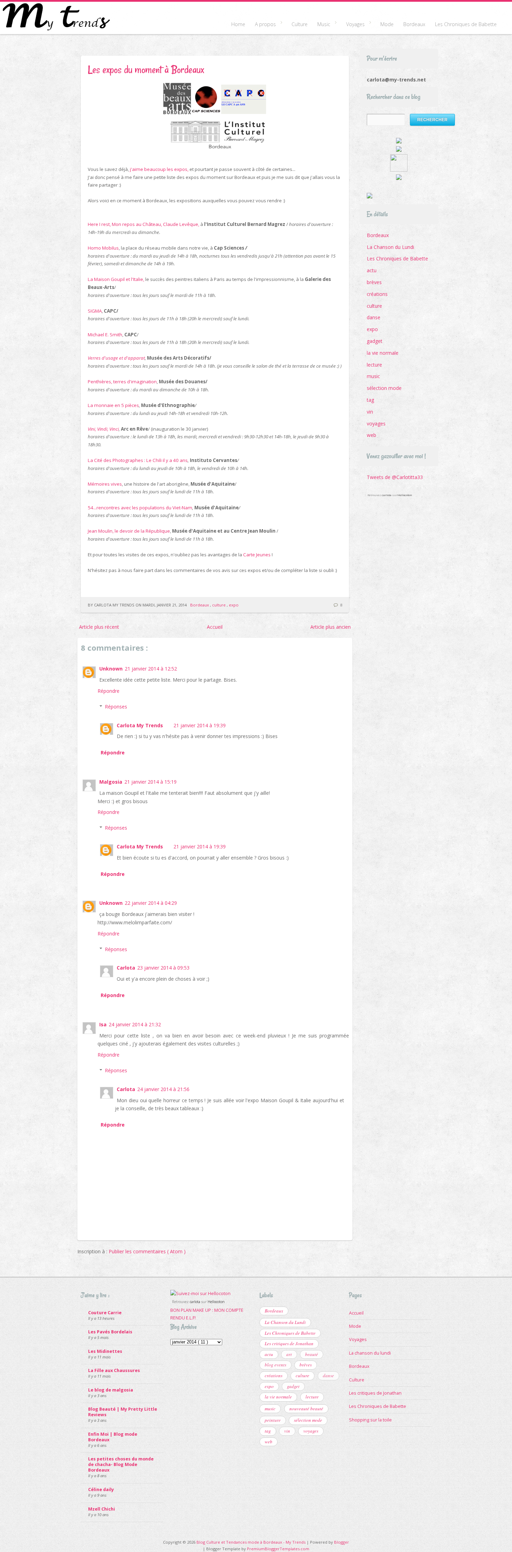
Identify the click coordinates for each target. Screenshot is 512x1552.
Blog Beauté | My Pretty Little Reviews (122, 1412)
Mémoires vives (105, 484)
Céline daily (101, 1489)
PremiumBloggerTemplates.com (278, 1548)
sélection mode (384, 388)
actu (372, 270)
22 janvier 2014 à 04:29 (151, 903)
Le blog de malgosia (110, 1390)
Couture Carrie (105, 1313)
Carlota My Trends (140, 725)
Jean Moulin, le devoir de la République (129, 531)
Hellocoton (404, 495)
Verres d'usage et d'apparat (116, 358)
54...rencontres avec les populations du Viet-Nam (140, 507)
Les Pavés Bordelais (110, 1332)
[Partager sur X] (117, 582)
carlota (386, 495)
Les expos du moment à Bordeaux (146, 69)
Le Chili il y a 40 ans (167, 460)
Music (321, 25)
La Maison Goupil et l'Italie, (116, 279)
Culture (300, 24)
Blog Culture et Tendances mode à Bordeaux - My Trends (251, 1542)
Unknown (111, 668)
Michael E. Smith (105, 334)
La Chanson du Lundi (390, 247)
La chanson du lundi (370, 1353)
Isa (103, 1024)
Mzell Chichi (101, 1509)
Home (238, 24)
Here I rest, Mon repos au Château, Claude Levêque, (143, 224)
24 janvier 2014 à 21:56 (163, 1089)
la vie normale (382, 353)
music (373, 376)
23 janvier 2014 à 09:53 (163, 967)
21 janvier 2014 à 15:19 (150, 781)
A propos (263, 25)
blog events (275, 1365)
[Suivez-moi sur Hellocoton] (200, 1293)
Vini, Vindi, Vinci (103, 429)
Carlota (126, 967)
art (289, 1354)
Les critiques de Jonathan (289, 1343)
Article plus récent (99, 627)
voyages (376, 423)
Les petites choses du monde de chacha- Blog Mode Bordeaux (121, 1464)
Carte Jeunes (257, 554)
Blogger (341, 1542)
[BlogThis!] (105, 582)
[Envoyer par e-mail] (93, 582)
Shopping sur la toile (370, 1420)
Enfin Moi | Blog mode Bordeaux (112, 1437)
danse (373, 317)
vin (370, 411)
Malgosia (110, 781)
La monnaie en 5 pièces (113, 405)
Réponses (116, 706)
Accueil (215, 627)
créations (377, 294)
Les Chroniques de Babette (466, 24)
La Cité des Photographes (115, 460)
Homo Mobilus (103, 248)
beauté (311, 1354)
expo (234, 605)
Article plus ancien (330, 627)
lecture (374, 364)
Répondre (108, 691)
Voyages (353, 25)
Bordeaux (414, 24)
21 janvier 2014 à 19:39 (199, 725)
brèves (374, 282)
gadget (374, 341)
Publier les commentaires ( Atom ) (147, 1251)
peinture (273, 1420)
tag (370, 400)
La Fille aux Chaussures (114, 1370)
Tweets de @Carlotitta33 (395, 477)
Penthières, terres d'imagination (122, 381)
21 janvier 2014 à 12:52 (151, 668)
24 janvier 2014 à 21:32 (135, 1024)
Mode (387, 24)
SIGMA (95, 311)
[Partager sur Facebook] (129, 582)
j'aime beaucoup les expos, (159, 169)
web (371, 435)
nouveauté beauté (306, 1408)
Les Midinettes (105, 1351)
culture (219, 605)
